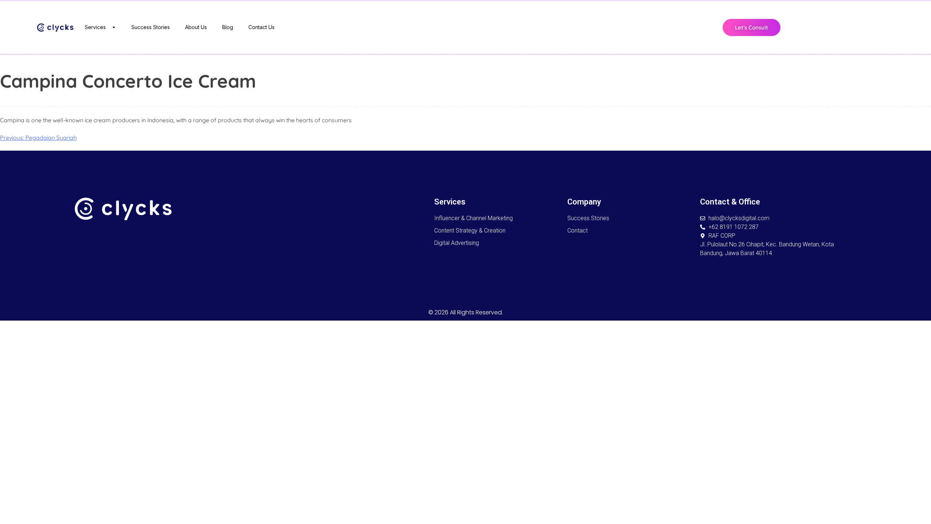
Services (95, 27)
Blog (227, 27)
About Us (196, 27)
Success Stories (150, 27)
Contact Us (261, 27)
